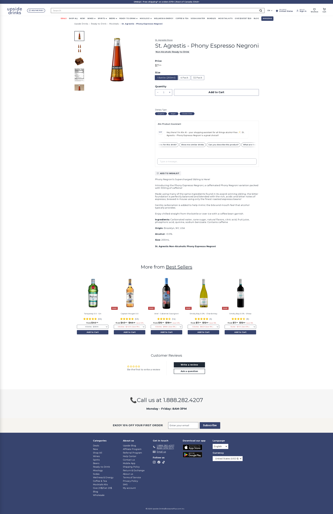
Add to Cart (93, 332)
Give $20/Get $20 (243, 18)
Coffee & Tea (182, 18)
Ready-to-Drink (127, 18)
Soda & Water (198, 18)
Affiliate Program (132, 449)
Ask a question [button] (189, 371)
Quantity (160, 86)
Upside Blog (129, 445)
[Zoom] (116, 61)
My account (129, 488)
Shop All (73, 18)
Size (158, 72)
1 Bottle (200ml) (166, 77)
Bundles (211, 18)
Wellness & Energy (163, 18)
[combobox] (157, 10)
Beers (112, 18)
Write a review (189, 365)
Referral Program (132, 453)
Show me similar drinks (196, 145)
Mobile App (129, 463)
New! (82, 18)
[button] (110, 283)
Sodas (96, 474)
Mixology (145, 18)
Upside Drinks (81, 24)
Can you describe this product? (228, 145)
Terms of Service (132, 477)
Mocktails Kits (100, 484)
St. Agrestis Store (164, 40)
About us (128, 474)
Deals (64, 18)
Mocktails (114, 24)
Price (158, 61)
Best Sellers (179, 267)
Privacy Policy (130, 481)
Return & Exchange (134, 470)
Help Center (129, 456)
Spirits (101, 18)
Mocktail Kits (225, 18)
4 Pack (184, 77)
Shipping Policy (131, 467)
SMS (125, 484)
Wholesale (267, 18)
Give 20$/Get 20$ (102, 488)
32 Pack (197, 77)
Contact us (129, 460)
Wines (90, 18)
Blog (256, 18)
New (95, 449)
